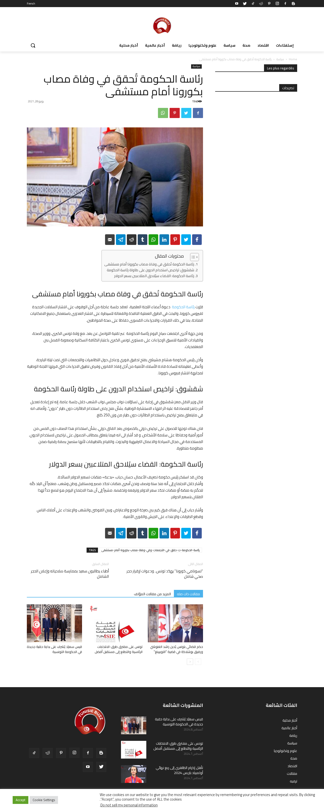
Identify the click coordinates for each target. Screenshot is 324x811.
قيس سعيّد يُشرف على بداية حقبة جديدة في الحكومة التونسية (54, 649)
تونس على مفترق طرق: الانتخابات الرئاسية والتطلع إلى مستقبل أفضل (119, 649)
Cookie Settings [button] (44, 800)
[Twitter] (245, 3)
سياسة (280, 59)
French (31, 3)
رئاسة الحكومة (183, 307)
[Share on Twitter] (186, 239)
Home (293, 59)
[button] (33, 45)
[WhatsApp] (163, 113)
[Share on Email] (110, 239)
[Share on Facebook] (197, 239)
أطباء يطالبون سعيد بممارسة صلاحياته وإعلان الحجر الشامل (70, 573)
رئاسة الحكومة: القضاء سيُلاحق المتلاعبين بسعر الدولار (154, 276)
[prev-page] (198, 662)
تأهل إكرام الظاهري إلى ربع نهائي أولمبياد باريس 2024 (179, 770)
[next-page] (190, 662)
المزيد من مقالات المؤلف (152, 594)
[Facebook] (285, 3)
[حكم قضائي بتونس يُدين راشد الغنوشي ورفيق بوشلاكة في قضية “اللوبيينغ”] (175, 623)
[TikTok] (253, 3)
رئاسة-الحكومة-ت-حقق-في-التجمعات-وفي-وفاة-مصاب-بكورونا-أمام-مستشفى (150, 550)
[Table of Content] (194, 257)
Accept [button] (20, 800)
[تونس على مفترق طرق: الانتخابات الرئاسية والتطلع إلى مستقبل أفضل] (115, 623)
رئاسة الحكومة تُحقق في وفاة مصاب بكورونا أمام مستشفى (149, 264)
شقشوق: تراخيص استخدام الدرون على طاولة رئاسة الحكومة (150, 270)
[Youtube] (236, 3)
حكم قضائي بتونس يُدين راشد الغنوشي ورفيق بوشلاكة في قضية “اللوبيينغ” (176, 649)
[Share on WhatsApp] (153, 239)
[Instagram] (277, 3)
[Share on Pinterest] (175, 239)
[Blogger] (293, 3)
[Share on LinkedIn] (164, 239)
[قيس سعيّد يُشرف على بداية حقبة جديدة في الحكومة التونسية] (54, 623)
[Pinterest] (269, 3)
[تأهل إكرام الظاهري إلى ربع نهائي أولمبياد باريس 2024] (133, 774)
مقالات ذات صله (188, 594)
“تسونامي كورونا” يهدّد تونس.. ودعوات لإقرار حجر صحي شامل (165, 573)
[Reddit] (261, 3)
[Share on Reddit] (131, 239)
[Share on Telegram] (121, 239)
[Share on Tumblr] (142, 239)
